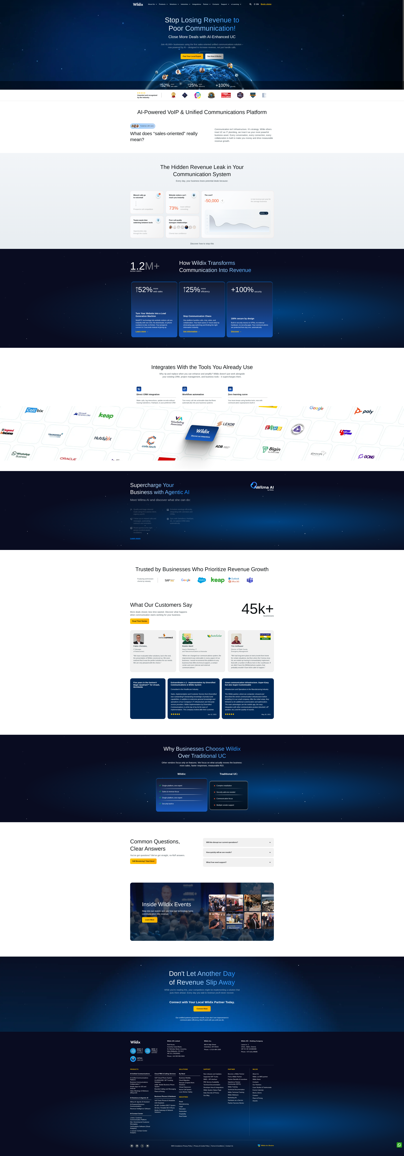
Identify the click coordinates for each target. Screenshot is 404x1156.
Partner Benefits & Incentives (237, 1079)
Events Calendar (258, 1090)
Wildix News (257, 1079)
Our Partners (257, 1084)
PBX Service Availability (211, 1082)
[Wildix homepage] (138, 4)
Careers (255, 1095)
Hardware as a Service (235, 1100)
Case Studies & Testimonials (262, 1087)
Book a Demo (257, 1093)
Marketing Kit (232, 1097)
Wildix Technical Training (236, 1092)
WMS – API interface (210, 1079)
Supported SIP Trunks (210, 1076)
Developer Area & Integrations (213, 1087)
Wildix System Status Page (212, 1090)
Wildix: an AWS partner (260, 1076)
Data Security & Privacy (211, 1093)
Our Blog (206, 1095)
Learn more (141, 331)
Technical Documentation (211, 1084)
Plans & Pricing (258, 1098)
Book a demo (266, 4)
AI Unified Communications (140, 1074)
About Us (256, 1074)
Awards (255, 1101)
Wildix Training (233, 1087)
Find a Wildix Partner (235, 1076)
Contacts (216, 4)
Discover (235, 331)
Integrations (196, 4)
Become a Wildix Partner (236, 1074)
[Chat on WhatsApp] (399, 1145)
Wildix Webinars (233, 1095)
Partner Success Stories (236, 1103)
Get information (190, 331)
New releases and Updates (212, 1074)
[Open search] (250, 4)
